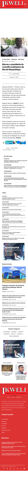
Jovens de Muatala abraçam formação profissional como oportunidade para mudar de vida (15, 179)
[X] (12, 81)
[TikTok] (14, 468)
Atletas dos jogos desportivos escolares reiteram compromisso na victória (14, 167)
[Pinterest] (15, 81)
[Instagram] (7, 468)
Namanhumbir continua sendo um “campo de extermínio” (7, 374)
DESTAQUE (14, 59)
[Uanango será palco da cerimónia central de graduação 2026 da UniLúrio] (14, 275)
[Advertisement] (14, 23)
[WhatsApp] (19, 81)
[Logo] (12, 4)
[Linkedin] (10, 468)
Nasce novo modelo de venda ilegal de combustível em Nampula (11, 233)
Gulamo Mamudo (14, 148)
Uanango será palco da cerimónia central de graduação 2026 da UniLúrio (15, 161)
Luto (13, 149)
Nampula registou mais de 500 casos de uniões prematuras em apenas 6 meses (13, 239)
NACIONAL (21, 59)
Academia (6, 158)
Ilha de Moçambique (7, 149)
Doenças (8, 148)
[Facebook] (9, 81)
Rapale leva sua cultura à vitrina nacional (15, 173)
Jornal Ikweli (16, 74)
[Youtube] (24, 468)
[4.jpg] (14, 145)
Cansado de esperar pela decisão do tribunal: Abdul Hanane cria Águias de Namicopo (20, 377)
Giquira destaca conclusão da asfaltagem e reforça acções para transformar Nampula (15, 186)
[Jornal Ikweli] (10, 74)
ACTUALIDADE (6, 59)
